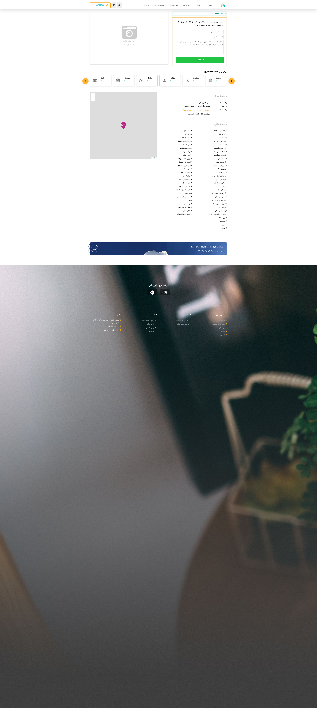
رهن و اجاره (187, 5)
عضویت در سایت (219, 324)
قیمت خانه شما (159, 5)
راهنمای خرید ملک (182, 320)
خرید (198, 5)
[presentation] (85, 81)
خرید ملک (150, 324)
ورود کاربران (220, 328)
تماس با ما (221, 335)
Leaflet (154, 158)
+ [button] (93, 95)
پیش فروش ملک (148, 328)
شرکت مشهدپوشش (182, 324)
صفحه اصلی (209, 5)
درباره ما (146, 5)
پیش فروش (174, 5)
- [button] (93, 99)
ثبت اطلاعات (199, 60)
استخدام (151, 331)
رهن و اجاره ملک (148, 320)
